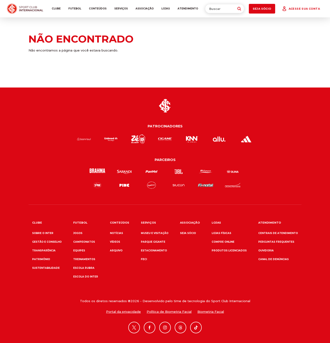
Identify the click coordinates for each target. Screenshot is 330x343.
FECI (144, 259)
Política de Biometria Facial (169, 312)
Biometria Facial (210, 312)
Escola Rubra (83, 268)
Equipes (79, 250)
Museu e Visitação (154, 233)
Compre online (223, 241)
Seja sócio (188, 233)
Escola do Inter (85, 276)
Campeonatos (84, 241)
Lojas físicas (221, 233)
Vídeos (115, 241)
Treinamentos (84, 259)
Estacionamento (154, 250)
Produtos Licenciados (229, 250)
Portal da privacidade (123, 312)
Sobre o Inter (42, 233)
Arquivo (116, 250)
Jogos (77, 233)
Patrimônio (41, 259)
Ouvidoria (266, 250)
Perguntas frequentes (276, 241)
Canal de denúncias (273, 259)
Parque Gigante (153, 241)
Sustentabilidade (46, 268)
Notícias (116, 233)
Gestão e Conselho (47, 241)
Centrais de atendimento (278, 233)
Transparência (44, 250)
